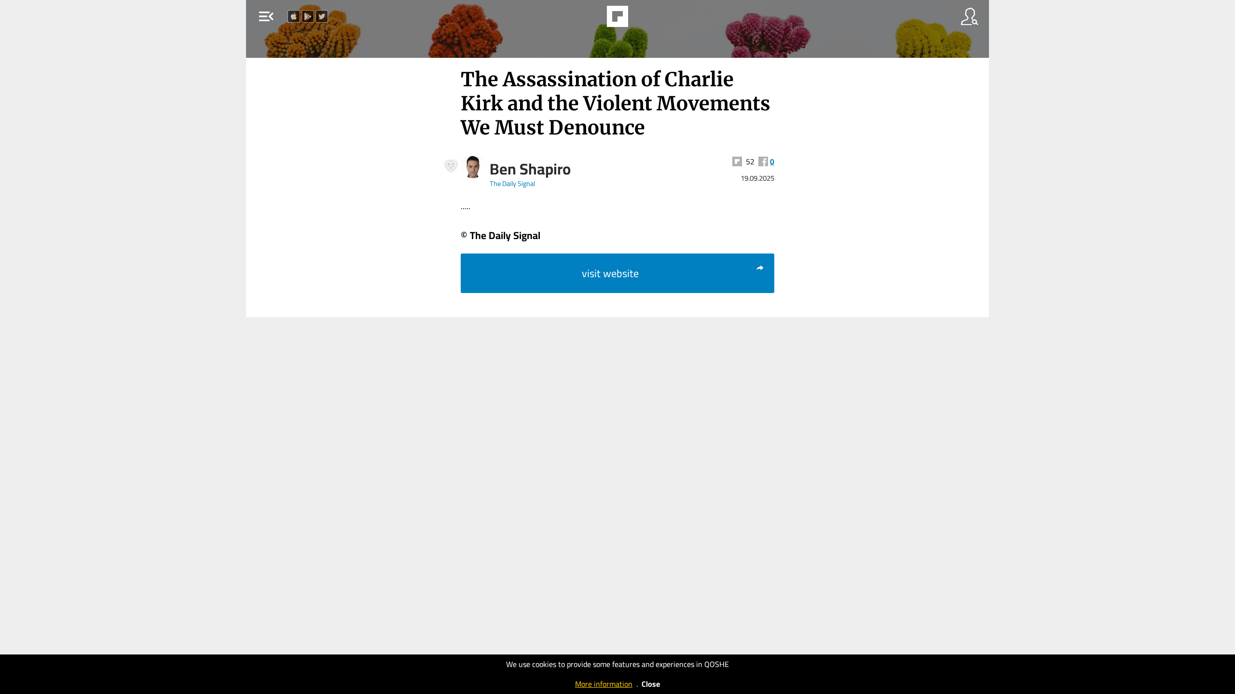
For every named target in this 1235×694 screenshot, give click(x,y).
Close (651, 684)
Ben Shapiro (530, 168)
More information (603, 684)
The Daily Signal (512, 183)
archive (643, 19)
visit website (610, 273)
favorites (589, 19)
